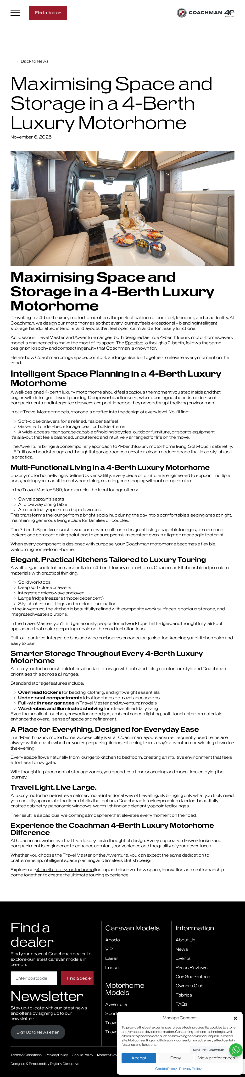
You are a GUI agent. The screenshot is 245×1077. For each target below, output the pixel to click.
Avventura (85, 337)
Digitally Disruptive (64, 1064)
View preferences (216, 1058)
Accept (138, 1058)
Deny (175, 1058)
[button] (235, 1017)
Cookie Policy (166, 1069)
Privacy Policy (190, 1069)
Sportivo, (135, 342)
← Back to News (33, 61)
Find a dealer (48, 12)
